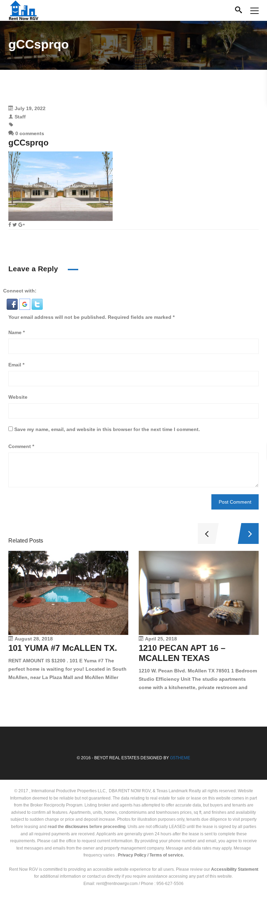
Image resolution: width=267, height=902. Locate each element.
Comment (21, 446)
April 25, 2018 (161, 639)
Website (17, 397)
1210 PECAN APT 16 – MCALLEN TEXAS (182, 653)
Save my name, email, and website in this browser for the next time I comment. (107, 429)
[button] (13, 304)
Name (16, 332)
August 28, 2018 (34, 639)
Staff (20, 116)
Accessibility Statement (234, 869)
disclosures (76, 826)
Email (16, 364)
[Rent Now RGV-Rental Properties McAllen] (23, 10)
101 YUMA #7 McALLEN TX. (62, 648)
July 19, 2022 (30, 108)
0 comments (29, 133)
